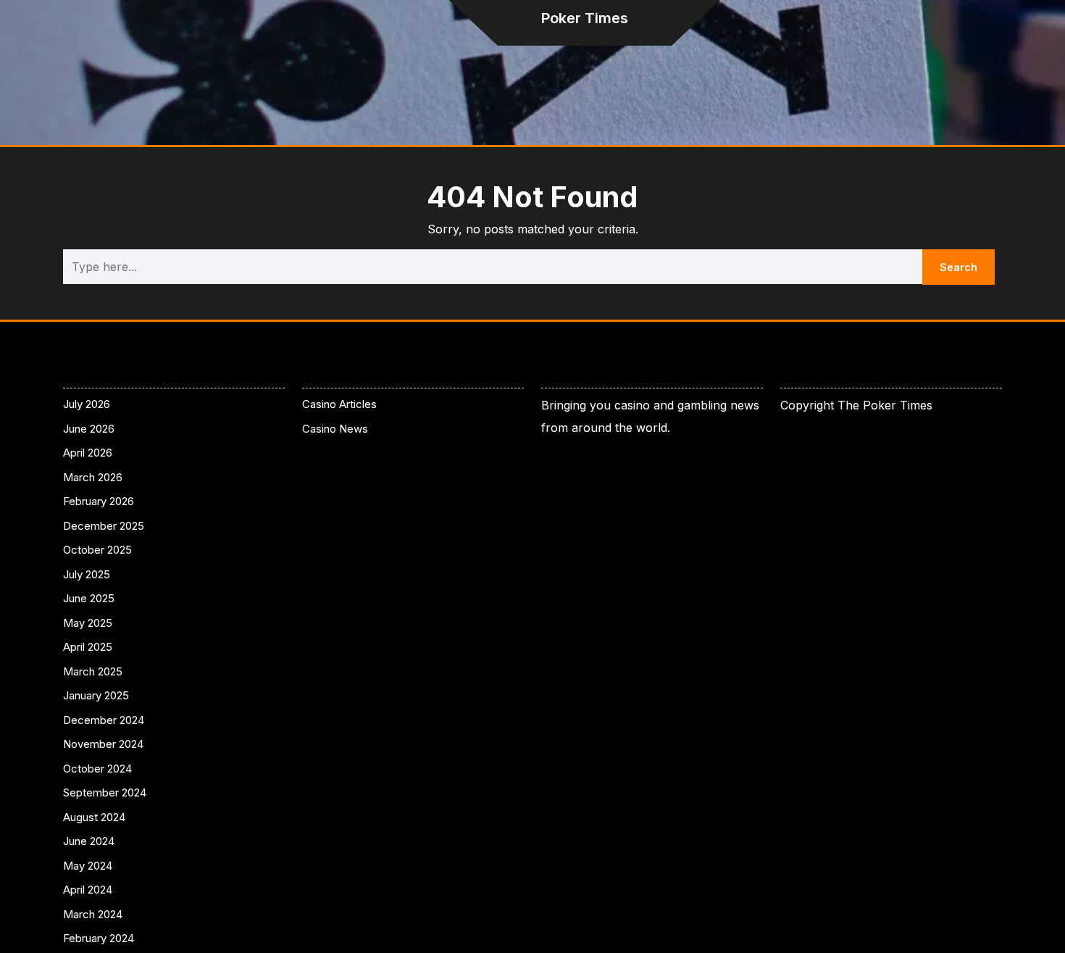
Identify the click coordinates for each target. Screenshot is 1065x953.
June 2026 (88, 429)
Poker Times (584, 18)
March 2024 (92, 914)
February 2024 (98, 938)
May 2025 (87, 623)
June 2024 (88, 841)
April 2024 (87, 889)
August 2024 (94, 817)
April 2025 (87, 647)
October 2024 (97, 768)
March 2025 (92, 671)
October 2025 (97, 550)
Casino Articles (339, 404)
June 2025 (88, 598)
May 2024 (87, 866)
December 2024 (103, 720)
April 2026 (87, 452)
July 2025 (86, 574)
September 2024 (104, 792)
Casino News (335, 429)
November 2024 (103, 744)
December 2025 (103, 526)
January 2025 (96, 695)
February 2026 (98, 501)
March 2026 (92, 477)
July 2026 (86, 404)
